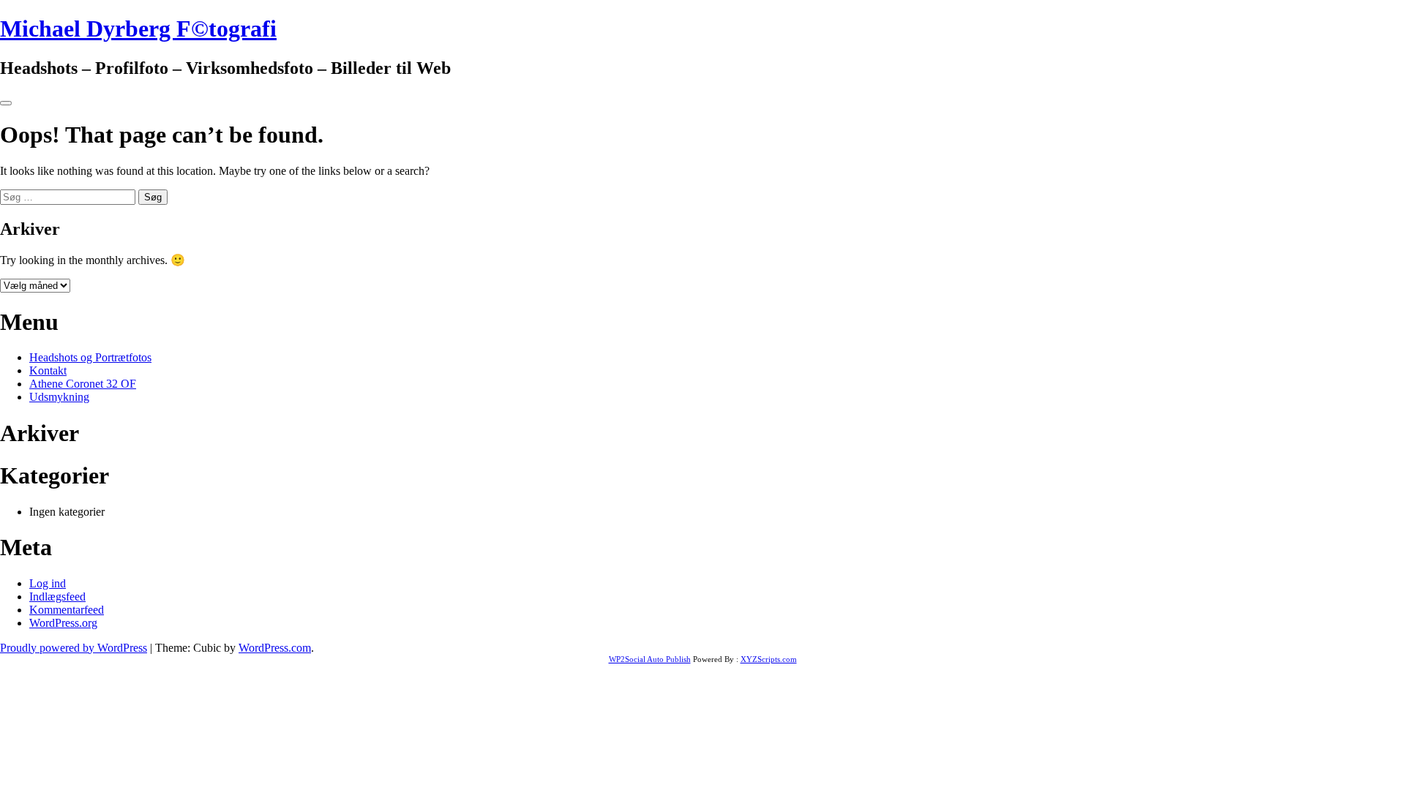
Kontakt (48, 370)
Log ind (47, 583)
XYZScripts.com (769, 659)
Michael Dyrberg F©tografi (138, 28)
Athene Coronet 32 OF (82, 383)
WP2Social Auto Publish (650, 659)
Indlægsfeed (57, 596)
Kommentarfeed (66, 609)
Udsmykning (59, 397)
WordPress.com (275, 648)
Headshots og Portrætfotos (90, 357)
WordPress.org (63, 623)
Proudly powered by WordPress (73, 648)
